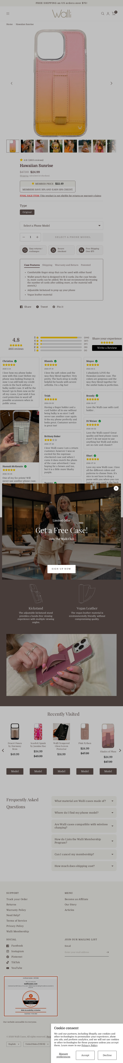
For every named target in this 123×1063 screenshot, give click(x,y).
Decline (107, 1055)
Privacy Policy (90, 1045)
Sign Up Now (61, 569)
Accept (85, 1055)
